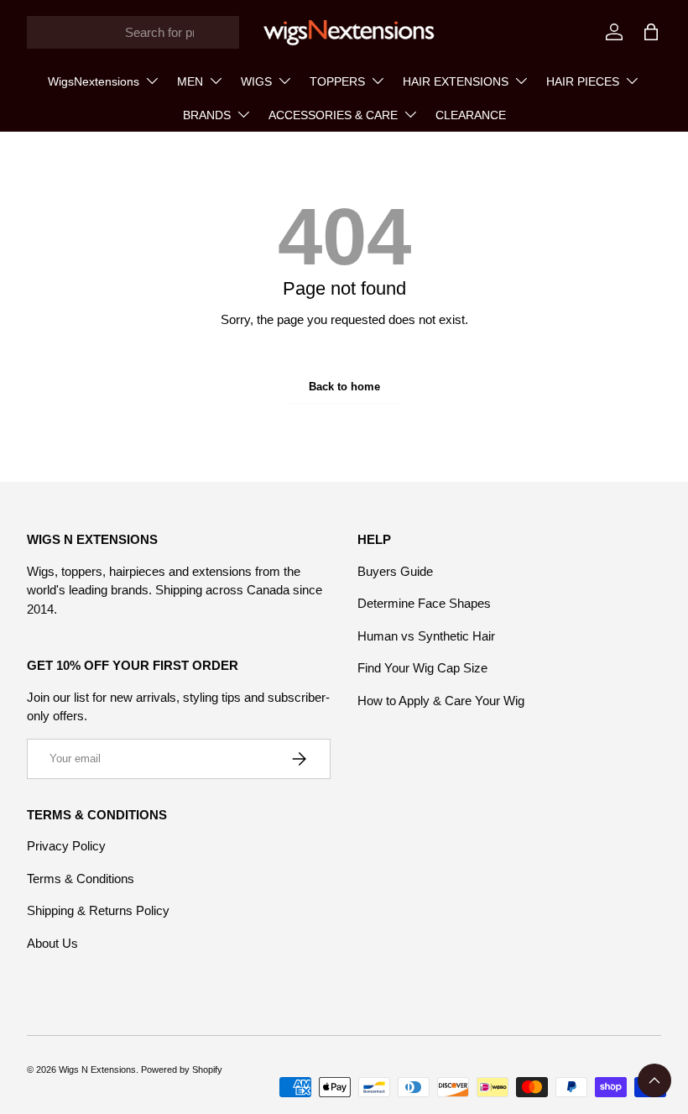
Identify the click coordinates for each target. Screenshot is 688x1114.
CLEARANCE (470, 115)
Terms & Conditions (80, 878)
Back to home (344, 386)
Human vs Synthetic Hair (426, 636)
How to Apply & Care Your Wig (440, 700)
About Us (52, 943)
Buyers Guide (395, 571)
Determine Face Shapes (424, 603)
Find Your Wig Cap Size (422, 668)
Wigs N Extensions (97, 1069)
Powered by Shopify (181, 1069)
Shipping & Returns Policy (98, 910)
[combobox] (133, 32)
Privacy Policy (66, 846)
